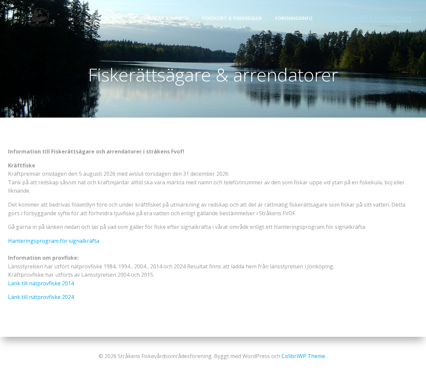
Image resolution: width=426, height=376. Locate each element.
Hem (130, 18)
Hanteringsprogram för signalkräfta (53, 240)
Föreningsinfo (294, 18)
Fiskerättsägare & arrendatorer (368, 18)
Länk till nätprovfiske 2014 (41, 283)
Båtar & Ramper (169, 18)
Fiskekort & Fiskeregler (232, 18)
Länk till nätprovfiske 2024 (41, 297)
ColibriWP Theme (303, 356)
